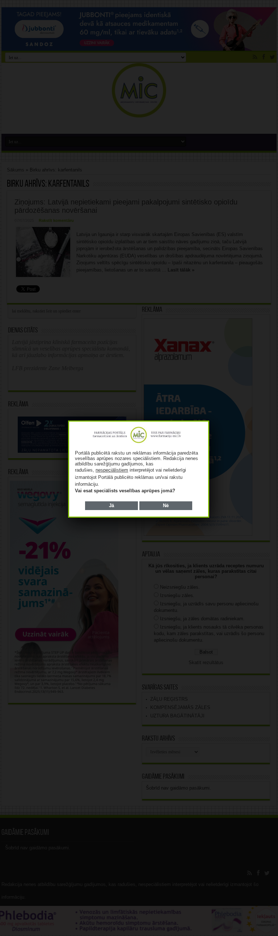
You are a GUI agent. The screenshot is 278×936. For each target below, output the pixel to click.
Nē (166, 505)
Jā (111, 505)
